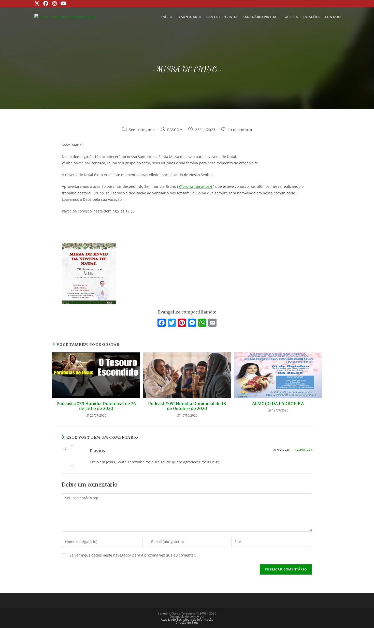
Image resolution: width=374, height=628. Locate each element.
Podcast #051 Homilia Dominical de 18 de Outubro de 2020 (187, 406)
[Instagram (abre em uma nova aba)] (54, 3)
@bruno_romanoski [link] (195, 186)
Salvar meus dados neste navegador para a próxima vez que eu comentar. (132, 555)
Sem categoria (142, 129)
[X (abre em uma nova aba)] (37, 3)
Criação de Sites (187, 622)
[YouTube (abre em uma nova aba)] (63, 3)
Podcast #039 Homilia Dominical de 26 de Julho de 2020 (96, 406)
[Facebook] (161, 323)
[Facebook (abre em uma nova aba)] (45, 3)
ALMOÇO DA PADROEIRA (278, 403)
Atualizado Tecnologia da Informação (187, 619)
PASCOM (175, 129)
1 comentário (240, 129)
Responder (303, 449)
